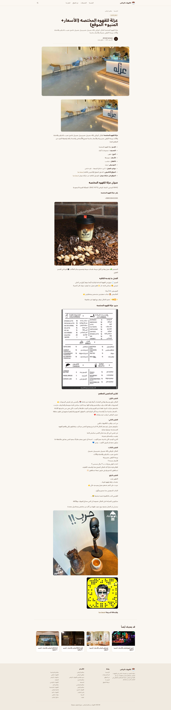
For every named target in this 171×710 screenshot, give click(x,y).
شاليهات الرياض (54, 677)
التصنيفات (84, 3)
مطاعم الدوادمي (80, 684)
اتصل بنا (68, 3)
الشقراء (57, 679)
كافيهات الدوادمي (54, 682)
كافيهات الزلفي (55, 674)
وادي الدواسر (81, 692)
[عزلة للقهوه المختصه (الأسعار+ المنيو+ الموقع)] (85, 115)
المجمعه (82, 682)
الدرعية (82, 694)
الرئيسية (91, 3)
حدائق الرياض (55, 697)
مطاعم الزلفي (80, 687)
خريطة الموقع (106, 682)
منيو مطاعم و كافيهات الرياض (76, 677)
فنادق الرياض (55, 689)
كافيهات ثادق (55, 692)
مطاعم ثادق (56, 684)
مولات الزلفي (55, 694)
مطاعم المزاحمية (54, 672)
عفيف (82, 697)
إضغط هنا (80, 172)
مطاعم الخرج (81, 679)
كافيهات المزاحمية (54, 687)
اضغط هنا (76, 176)
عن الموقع (75, 3)
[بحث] (37, 2)
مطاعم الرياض (80, 672)
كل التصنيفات (106, 674)
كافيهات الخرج (80, 689)
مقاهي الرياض (108, 11)
